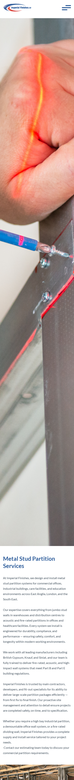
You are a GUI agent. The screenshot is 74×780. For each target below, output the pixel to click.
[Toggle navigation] (66, 7)
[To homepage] (17, 7)
